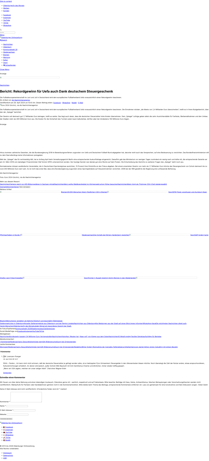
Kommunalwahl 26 (10, 50)
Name (3, 406)
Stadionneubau (37, 329)
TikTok (5, 23)
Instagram (7, 18)
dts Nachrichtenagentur (21, 100)
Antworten (7, 373)
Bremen (6, 55)
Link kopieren (26, 187)
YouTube (6, 20)
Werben (6, 8)
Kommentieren (13, 187)
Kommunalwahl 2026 (24, 329)
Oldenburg (7, 47)
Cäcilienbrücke (49, 329)
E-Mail (80, 103)
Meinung (6, 57)
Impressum (7, 453)
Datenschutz (8, 455)
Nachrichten (8, 44)
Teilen (20, 187)
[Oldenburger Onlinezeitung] (11, 423)
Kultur (5, 60)
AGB (5, 458)
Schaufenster (10, 65)
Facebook (7, 15)
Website (3, 414)
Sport (5, 63)
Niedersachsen (9, 52)
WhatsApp (7, 25)
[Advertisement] (104, 138)
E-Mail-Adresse (6, 410)
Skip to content (6, 1)
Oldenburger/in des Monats (13, 6)
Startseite (4, 187)
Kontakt (6, 11)
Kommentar (5, 402)
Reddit (74, 103)
